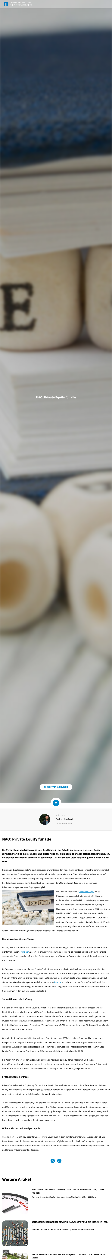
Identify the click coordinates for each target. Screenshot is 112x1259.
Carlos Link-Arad (64, 819)
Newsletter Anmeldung (56, 787)
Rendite (57, 982)
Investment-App (86, 891)
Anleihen (25, 951)
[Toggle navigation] (107, 3)
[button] (6, 1253)
